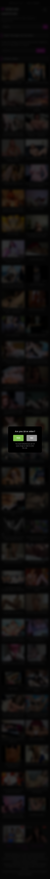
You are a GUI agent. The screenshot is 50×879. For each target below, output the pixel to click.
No (31, 438)
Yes (18, 438)
